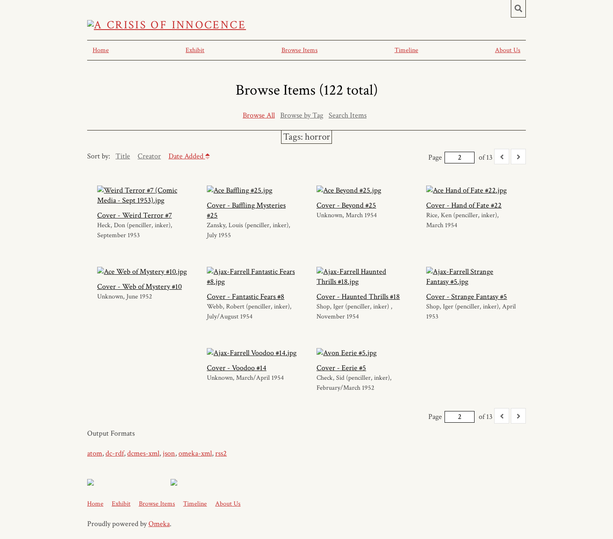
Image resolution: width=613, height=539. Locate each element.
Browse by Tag (301, 115)
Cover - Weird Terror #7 (134, 215)
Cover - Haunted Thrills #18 (358, 296)
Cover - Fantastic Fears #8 (245, 296)
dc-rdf (115, 453)
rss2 (221, 453)
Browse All (259, 115)
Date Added (186, 156)
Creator (149, 156)
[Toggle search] (518, 9)
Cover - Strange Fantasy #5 (466, 296)
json (169, 453)
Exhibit (195, 50)
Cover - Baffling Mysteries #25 (246, 210)
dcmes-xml (143, 453)
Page (435, 157)
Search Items (348, 115)
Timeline (406, 50)
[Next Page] (518, 156)
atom (94, 453)
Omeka (159, 524)
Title (123, 156)
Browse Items (299, 50)
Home (101, 50)
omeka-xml (195, 453)
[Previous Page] (501, 156)
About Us (507, 50)
